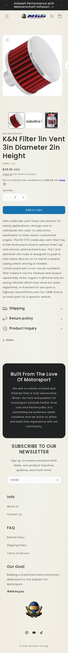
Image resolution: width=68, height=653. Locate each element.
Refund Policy (16, 537)
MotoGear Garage (39, 646)
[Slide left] (4, 121)
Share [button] (10, 340)
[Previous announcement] (6, 5)
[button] (7, 16)
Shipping (7, 174)
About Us (13, 506)
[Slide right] (64, 121)
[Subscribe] (57, 480)
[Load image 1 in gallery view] (16, 120)
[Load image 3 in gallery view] (51, 120)
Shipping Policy (17, 545)
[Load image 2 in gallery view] (34, 120)
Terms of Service (18, 553)
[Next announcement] (61, 5)
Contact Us (14, 514)
